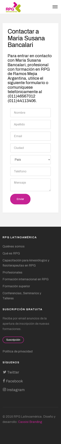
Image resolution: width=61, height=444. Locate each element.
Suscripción (13, 339)
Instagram (15, 390)
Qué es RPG (11, 253)
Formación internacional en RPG (25, 279)
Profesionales (12, 272)
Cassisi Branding (30, 422)
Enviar (20, 199)
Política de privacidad (18, 351)
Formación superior (16, 286)
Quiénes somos (14, 246)
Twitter (12, 372)
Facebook (14, 381)
